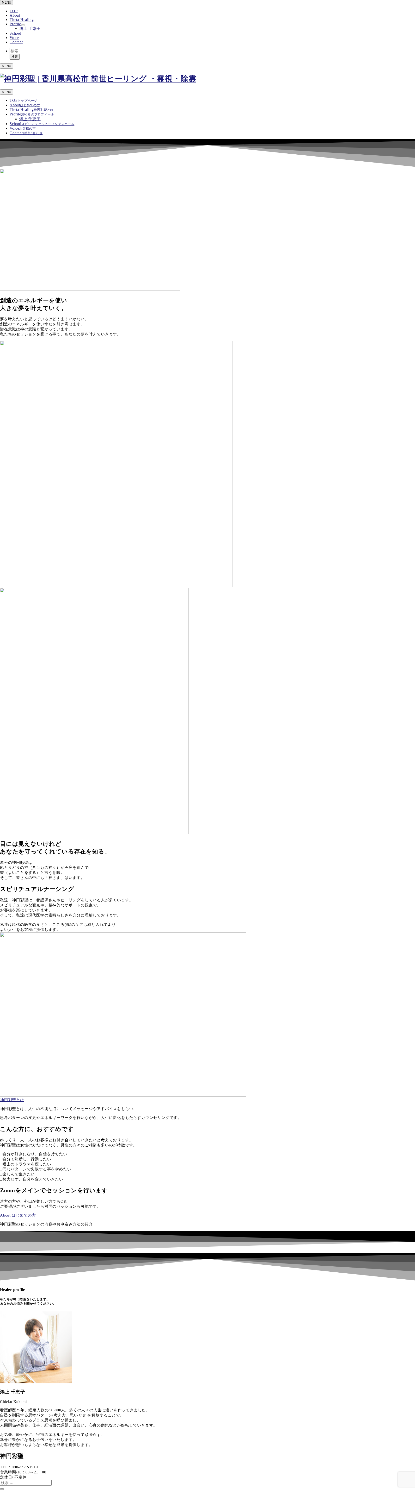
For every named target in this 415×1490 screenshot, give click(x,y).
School (15, 33)
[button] (12, 1100)
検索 (15, 56)
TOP (14, 11)
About (15, 15)
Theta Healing (22, 20)
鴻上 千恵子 (30, 28)
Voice (14, 38)
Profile (15, 24)
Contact (16, 42)
